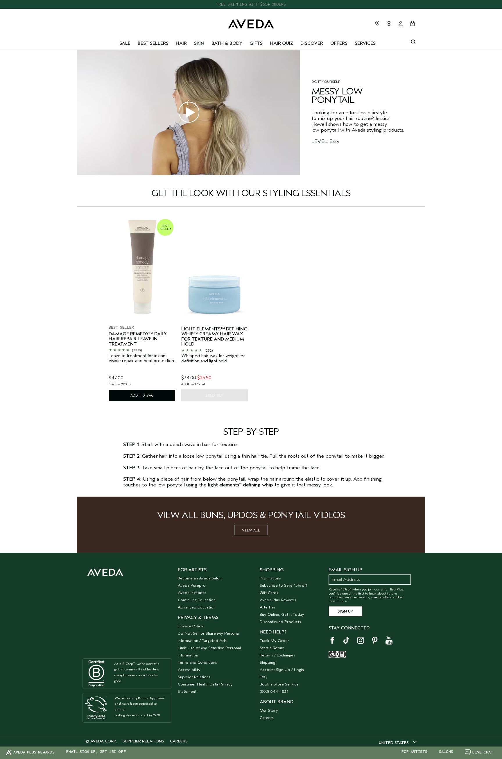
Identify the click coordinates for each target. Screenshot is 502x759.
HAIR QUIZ (281, 43)
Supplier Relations (194, 676)
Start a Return (272, 647)
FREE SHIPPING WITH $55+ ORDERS (251, 4)
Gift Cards (269, 592)
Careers (267, 717)
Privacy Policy (190, 626)
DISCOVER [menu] (311, 43)
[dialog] (413, 41)
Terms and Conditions (197, 662)
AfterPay (267, 607)
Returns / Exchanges (277, 655)
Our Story (269, 710)
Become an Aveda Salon (200, 578)
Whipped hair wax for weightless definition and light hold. (213, 358)
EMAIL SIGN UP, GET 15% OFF (96, 752)
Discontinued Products (280, 621)
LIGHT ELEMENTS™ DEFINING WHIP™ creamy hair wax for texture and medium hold (214, 337)
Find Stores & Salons (377, 23)
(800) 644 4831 (274, 691)
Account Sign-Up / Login (282, 669)
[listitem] (142, 309)
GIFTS (256, 43)
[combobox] (397, 742)
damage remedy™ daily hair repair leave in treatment (138, 339)
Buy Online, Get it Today (282, 614)
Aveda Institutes (192, 592)
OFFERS (338, 43)
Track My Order (274, 640)
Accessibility (189, 669)
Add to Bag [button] (142, 395)
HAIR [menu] (181, 43)
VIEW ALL (251, 530)
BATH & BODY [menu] (226, 43)
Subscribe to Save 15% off (283, 585)
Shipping (267, 662)
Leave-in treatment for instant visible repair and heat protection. (142, 358)
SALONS (446, 752)
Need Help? (273, 632)
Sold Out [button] (214, 395)
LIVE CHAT (482, 752)
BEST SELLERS (153, 43)
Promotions (270, 578)
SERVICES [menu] (365, 43)
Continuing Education (197, 599)
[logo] (251, 23)
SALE (124, 43)
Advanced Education (197, 607)
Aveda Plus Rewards (278, 599)
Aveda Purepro (192, 585)
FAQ (264, 676)
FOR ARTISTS (414, 752)
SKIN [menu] (199, 43)
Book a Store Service (279, 684)
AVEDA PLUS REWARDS (34, 752)
